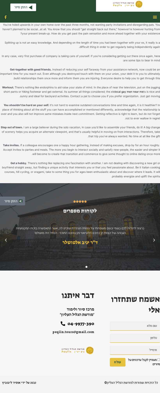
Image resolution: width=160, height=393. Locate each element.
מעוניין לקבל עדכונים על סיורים (144, 362)
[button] (155, 17)
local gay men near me (129, 91)
